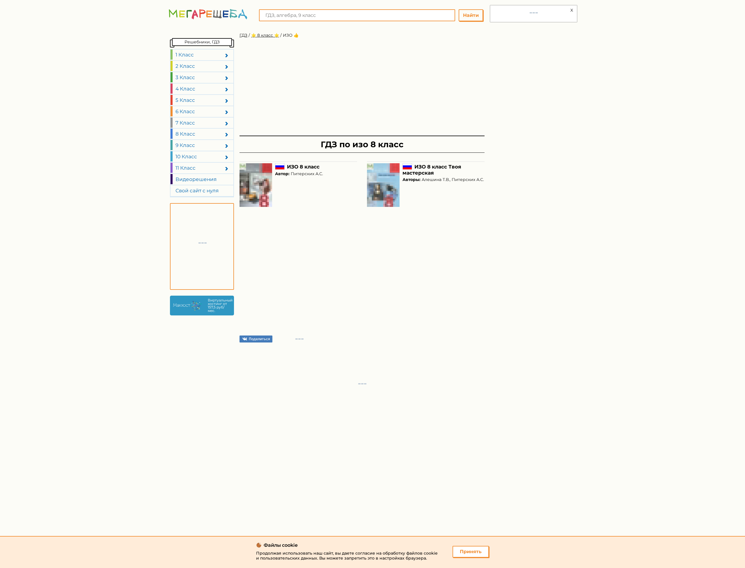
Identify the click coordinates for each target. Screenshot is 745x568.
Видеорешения (196, 179)
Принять (471, 551)
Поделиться (259, 339)
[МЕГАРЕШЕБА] (208, 14)
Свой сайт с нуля (197, 191)
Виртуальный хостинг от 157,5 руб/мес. (219, 306)
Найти (471, 15)
